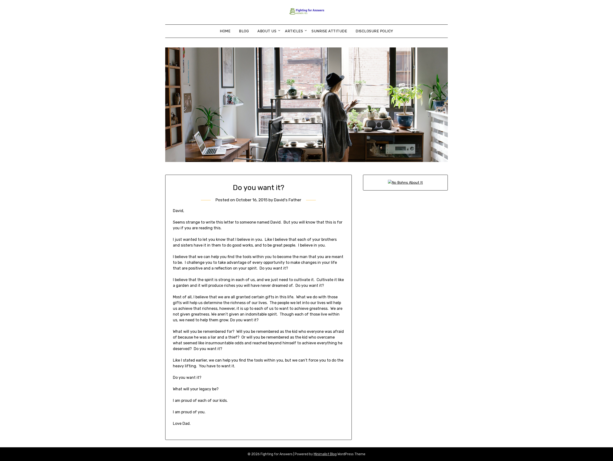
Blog (244, 31)
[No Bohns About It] (405, 182)
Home (225, 31)
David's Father (287, 199)
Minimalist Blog (325, 454)
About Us (266, 31)
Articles (294, 31)
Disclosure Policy (374, 31)
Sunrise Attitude (329, 31)
